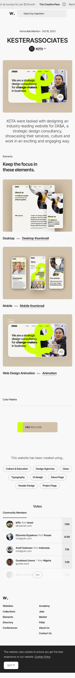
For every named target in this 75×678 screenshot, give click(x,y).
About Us (44, 627)
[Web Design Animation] (37, 340)
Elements (8, 616)
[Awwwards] (12, 13)
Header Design (26, 485)
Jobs (41, 611)
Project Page (50, 485)
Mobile (7, 306)
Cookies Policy (42, 657)
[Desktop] (37, 205)
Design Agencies (45, 468)
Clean (66, 468)
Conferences (10, 627)
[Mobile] (37, 273)
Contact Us (45, 633)
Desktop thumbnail (35, 238)
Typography (18, 477)
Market (43, 616)
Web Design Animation (19, 373)
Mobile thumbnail (32, 305)
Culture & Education (17, 468)
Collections (9, 611)
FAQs (42, 622)
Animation (49, 373)
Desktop (9, 238)
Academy (44, 605)
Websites (8, 605)
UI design (38, 477)
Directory (8, 622)
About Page (57, 477)
